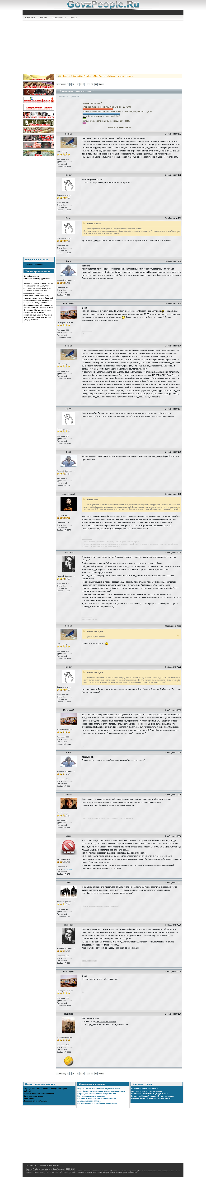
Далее (101, 84)
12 (88, 84)
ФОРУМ (43, 18)
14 (96, 84)
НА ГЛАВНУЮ (31, 1165)
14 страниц (61, 84)
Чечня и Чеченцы (125, 76)
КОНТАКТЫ (54, 1165)
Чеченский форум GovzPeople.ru (77, 76)
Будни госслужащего (34, 264)
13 (92, 84)
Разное (73, 18)
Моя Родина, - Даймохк (104, 76)
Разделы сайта (59, 18)
